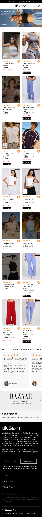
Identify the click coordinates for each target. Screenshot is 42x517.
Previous (2, 401)
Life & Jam (8, 510)
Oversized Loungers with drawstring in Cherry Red (8, 333)
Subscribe (28, 461)
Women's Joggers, (26, 497)
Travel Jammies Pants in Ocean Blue (28, 109)
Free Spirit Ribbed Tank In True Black (9, 285)
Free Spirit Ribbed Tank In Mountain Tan (9, 109)
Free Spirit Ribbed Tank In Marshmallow (9, 245)
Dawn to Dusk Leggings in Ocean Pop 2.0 (28, 332)
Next (40, 401)
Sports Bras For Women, (20, 499)
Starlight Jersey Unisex (28, 154)
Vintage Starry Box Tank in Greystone (8, 155)
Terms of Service (18, 513)
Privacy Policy (6, 513)
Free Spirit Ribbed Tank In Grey (29, 64)
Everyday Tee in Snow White (8, 200)
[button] (3, 6)
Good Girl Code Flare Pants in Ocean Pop (28, 286)
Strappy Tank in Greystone (8, 64)
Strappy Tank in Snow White (28, 200)
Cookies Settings (31, 513)
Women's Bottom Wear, (10, 497)
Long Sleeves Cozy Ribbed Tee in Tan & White (28, 245)
